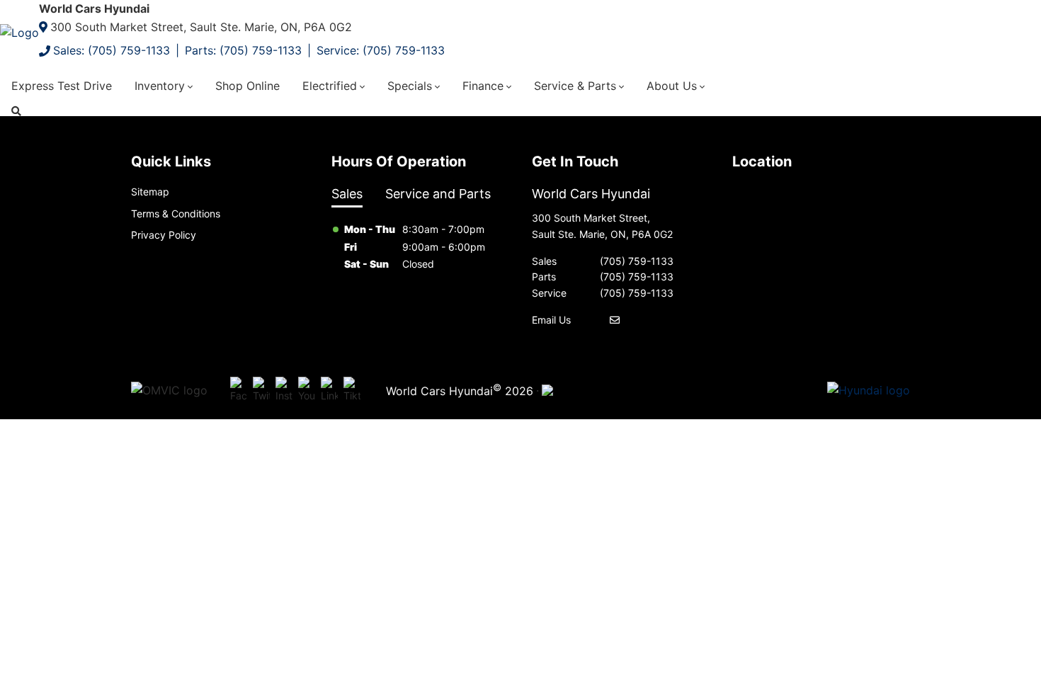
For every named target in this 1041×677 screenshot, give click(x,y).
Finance (483, 86)
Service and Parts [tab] (438, 193)
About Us (672, 86)
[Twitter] (261, 390)
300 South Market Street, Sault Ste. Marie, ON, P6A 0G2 (201, 27)
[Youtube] (306, 390)
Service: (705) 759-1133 (381, 50)
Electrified (329, 86)
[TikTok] (351, 390)
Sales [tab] (347, 193)
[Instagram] (283, 390)
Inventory (160, 86)
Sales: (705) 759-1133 (111, 50)
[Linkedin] (329, 390)
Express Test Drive (61, 86)
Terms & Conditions (175, 213)
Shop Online (247, 86)
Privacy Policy (163, 235)
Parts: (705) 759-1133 (243, 50)
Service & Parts (575, 86)
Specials (409, 86)
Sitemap (150, 192)
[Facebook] (238, 390)
